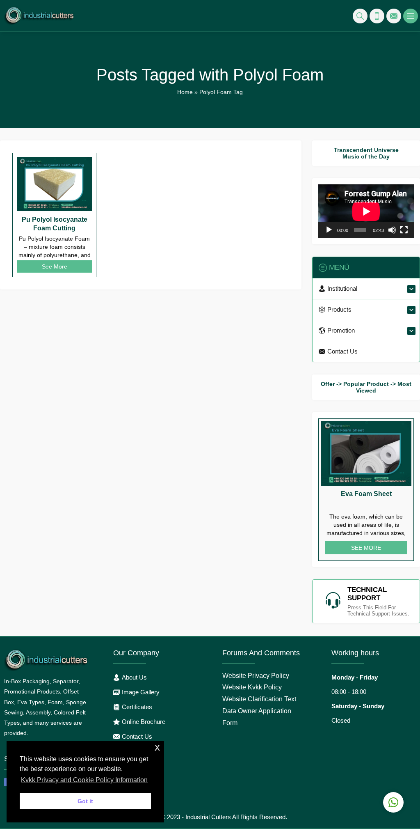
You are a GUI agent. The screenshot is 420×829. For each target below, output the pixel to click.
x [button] (157, 747)
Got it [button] (85, 801)
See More (54, 266)
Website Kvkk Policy (252, 687)
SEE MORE (366, 547)
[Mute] (392, 230)
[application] (366, 211)
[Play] (329, 230)
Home (185, 92)
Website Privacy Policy (255, 675)
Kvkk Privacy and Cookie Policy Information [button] (84, 779)
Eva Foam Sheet (366, 493)
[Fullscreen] (404, 230)
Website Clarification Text (259, 699)
